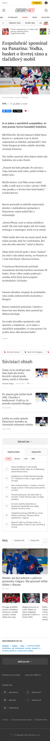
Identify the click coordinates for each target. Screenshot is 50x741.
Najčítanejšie (14, 451)
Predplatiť (37, 3)
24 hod (17, 459)
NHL (22, 646)
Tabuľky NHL (19, 540)
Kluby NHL (35, 540)
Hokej (15, 646)
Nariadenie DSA (41, 720)
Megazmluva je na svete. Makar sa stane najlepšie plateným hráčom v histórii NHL (31, 612)
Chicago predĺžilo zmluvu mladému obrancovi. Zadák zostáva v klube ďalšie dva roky (10, 612)
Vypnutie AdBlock (33, 675)
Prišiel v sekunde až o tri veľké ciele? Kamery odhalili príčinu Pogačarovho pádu (24, 31)
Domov (5, 646)
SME (33, 459)
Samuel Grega (7, 383)
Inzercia (5, 720)
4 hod (8, 459)
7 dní (25, 459)
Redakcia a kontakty (11, 675)
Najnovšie (36, 451)
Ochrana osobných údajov (21, 720)
